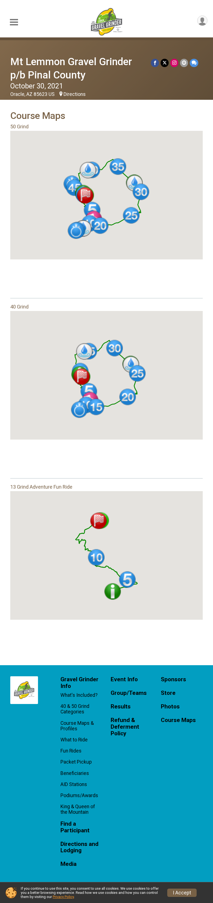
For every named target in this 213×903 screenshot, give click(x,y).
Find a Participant (75, 827)
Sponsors (173, 679)
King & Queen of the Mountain (77, 809)
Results (121, 706)
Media (68, 864)
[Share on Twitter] (165, 63)
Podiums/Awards (79, 795)
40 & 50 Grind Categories (74, 709)
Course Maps (178, 720)
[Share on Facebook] (155, 63)
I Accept (182, 893)
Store (168, 693)
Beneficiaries (74, 773)
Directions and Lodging (79, 847)
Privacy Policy (63, 897)
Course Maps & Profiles (77, 725)
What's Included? (79, 695)
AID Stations (73, 784)
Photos (170, 706)
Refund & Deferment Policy (125, 727)
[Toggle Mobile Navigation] (13, 22)
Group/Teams (129, 693)
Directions (75, 94)
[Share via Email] (184, 63)
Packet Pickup (76, 762)
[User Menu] (202, 21)
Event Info (124, 679)
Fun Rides (71, 751)
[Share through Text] (194, 63)
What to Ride (74, 740)
